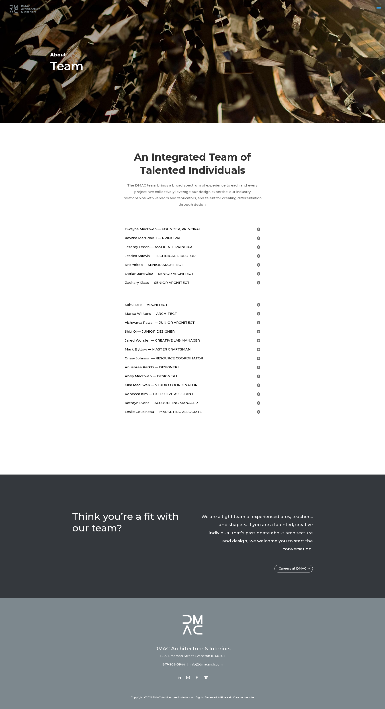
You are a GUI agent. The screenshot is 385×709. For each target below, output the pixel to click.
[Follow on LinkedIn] (179, 677)
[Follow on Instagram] (188, 677)
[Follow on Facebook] (197, 677)
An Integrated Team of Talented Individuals (192, 163)
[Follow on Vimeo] (205, 677)
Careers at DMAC (292, 568)
